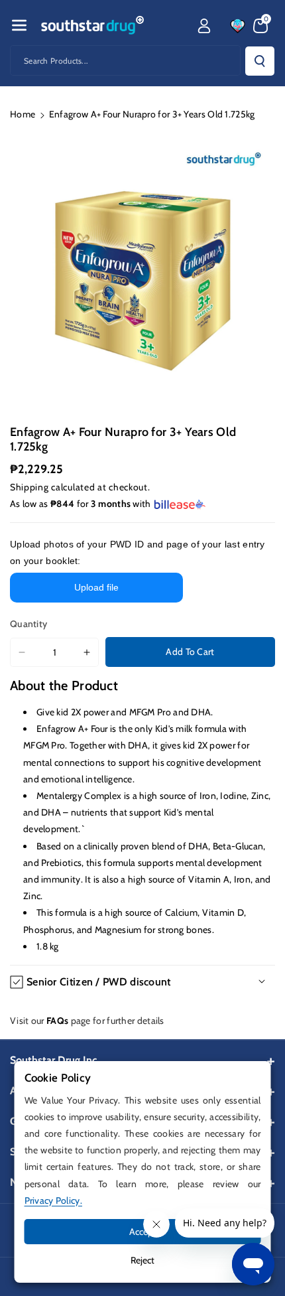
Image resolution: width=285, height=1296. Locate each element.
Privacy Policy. (54, 1200)
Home (22, 114)
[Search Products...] (259, 61)
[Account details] (204, 25)
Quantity (28, 624)
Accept (142, 1232)
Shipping (29, 487)
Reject (142, 1260)
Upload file (96, 587)
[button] (19, 25)
